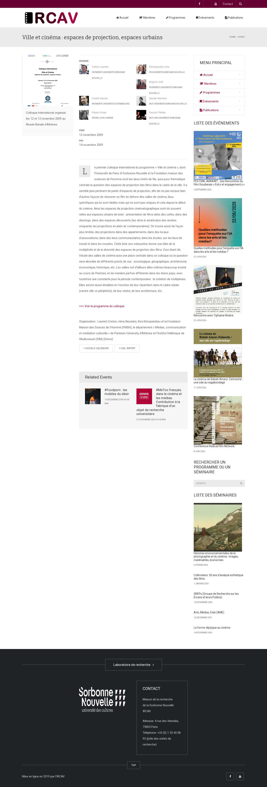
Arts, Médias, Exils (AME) (209, 612)
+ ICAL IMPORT (127, 348)
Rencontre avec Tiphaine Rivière (213, 315)
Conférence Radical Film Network (214, 446)
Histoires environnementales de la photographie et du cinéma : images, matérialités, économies (216, 557)
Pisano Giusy (99, 112)
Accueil (123, 17)
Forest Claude (100, 98)
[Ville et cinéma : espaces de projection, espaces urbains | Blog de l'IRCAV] (51, 17)
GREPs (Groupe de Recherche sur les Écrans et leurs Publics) (216, 595)
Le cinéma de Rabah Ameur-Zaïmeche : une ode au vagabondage (218, 381)
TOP (133, 765)
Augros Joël (156, 81)
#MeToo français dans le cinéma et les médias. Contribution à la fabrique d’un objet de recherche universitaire (159, 402)
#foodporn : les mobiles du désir (117, 392)
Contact (228, 4)
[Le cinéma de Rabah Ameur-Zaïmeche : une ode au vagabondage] (218, 353)
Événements (206, 17)
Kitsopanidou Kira (159, 66)
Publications (235, 17)
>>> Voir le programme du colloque (101, 306)
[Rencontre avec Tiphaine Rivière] (218, 289)
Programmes (176, 17)
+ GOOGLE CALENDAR (96, 348)
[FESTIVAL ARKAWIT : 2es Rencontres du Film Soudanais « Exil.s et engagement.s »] (218, 155)
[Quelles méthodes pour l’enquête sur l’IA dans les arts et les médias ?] (218, 222)
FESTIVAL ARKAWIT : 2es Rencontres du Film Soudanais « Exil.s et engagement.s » (219, 183)
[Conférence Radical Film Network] (218, 420)
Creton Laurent (100, 66)
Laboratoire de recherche (132, 665)
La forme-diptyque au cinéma (212, 627)
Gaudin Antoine (158, 98)
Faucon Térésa (157, 112)
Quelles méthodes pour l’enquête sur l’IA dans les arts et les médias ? (218, 250)
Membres (149, 17)
